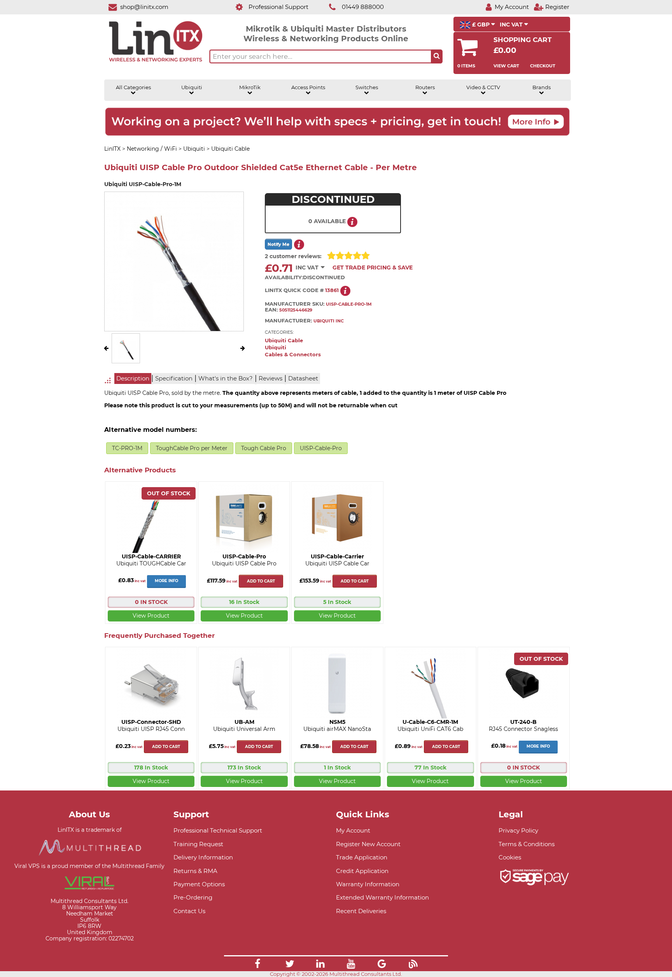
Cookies (510, 857)
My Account (353, 830)
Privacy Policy (518, 830)
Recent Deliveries (361, 911)
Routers (425, 87)
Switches (366, 87)
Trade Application (361, 857)
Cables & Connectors (293, 354)
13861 (332, 290)
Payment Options (199, 884)
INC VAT (512, 24)
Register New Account (368, 844)
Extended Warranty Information (382, 897)
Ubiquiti (191, 87)
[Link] (257, 965)
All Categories (133, 87)
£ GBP (481, 24)
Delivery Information (203, 857)
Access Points (308, 87)
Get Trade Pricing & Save (372, 267)
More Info (166, 581)
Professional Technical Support (217, 830)
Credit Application (362, 871)
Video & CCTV (483, 87)
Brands (541, 87)
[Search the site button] (437, 56)
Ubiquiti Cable (284, 340)
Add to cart (261, 581)
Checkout (542, 66)
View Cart (506, 66)
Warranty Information (367, 884)
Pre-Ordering (192, 897)
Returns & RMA (195, 871)
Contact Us (189, 911)
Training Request (198, 844)
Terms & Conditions (527, 844)
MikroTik (250, 87)
